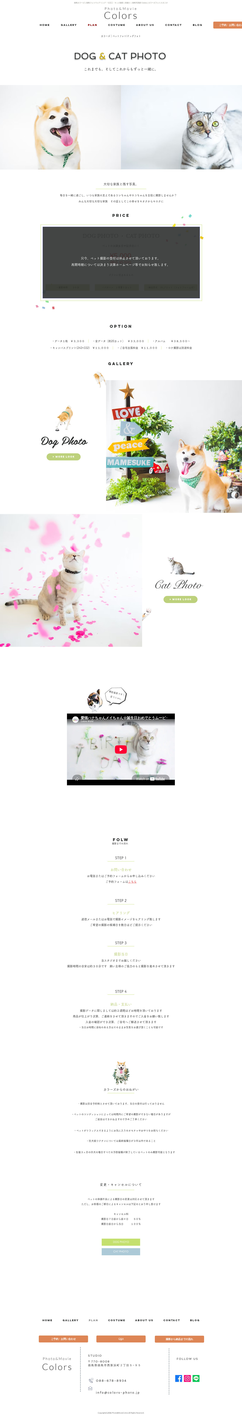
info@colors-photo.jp (118, 1392)
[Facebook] (178, 1378)
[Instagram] (187, 1378)
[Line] (196, 1378)
